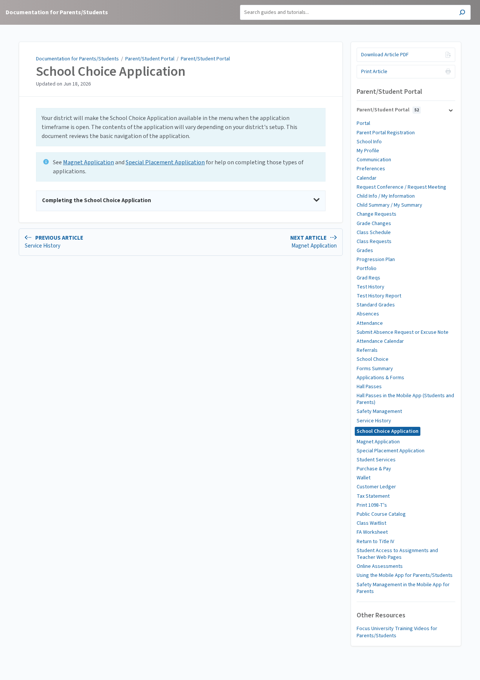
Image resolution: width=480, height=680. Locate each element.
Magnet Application (88, 162)
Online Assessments (380, 566)
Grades (365, 250)
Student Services (376, 460)
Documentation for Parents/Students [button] (57, 12)
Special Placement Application (165, 162)
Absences (368, 314)
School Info (369, 142)
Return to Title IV (375, 541)
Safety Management (379, 411)
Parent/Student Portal (149, 59)
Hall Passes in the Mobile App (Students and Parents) (405, 399)
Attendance (370, 323)
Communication (374, 160)
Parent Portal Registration (386, 133)
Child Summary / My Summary (389, 205)
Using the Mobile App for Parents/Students (405, 575)
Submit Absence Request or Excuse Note (402, 332)
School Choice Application (111, 71)
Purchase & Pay (374, 469)
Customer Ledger (376, 487)
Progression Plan (376, 259)
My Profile (368, 151)
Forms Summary (375, 368)
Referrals (367, 350)
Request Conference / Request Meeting (401, 187)
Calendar (366, 178)
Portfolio (366, 268)
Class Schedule (374, 232)
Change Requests (376, 214)
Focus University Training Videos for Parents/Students (397, 632)
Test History (370, 287)
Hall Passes (369, 386)
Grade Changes (374, 223)
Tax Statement (373, 496)
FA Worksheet (372, 532)
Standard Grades (376, 305)
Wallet (363, 478)
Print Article (374, 71)
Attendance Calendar (380, 341)
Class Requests (374, 241)
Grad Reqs (368, 278)
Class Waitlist (371, 523)
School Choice (372, 359)
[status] (181, 127)
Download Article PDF (385, 55)
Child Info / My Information (386, 196)
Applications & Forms (380, 377)
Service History (374, 421)
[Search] (462, 13)
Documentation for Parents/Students (77, 59)
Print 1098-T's (372, 505)
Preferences (371, 169)
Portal (363, 123)
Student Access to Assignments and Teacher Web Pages (397, 554)
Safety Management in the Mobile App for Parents (403, 588)
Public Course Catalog (381, 514)
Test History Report (379, 296)
